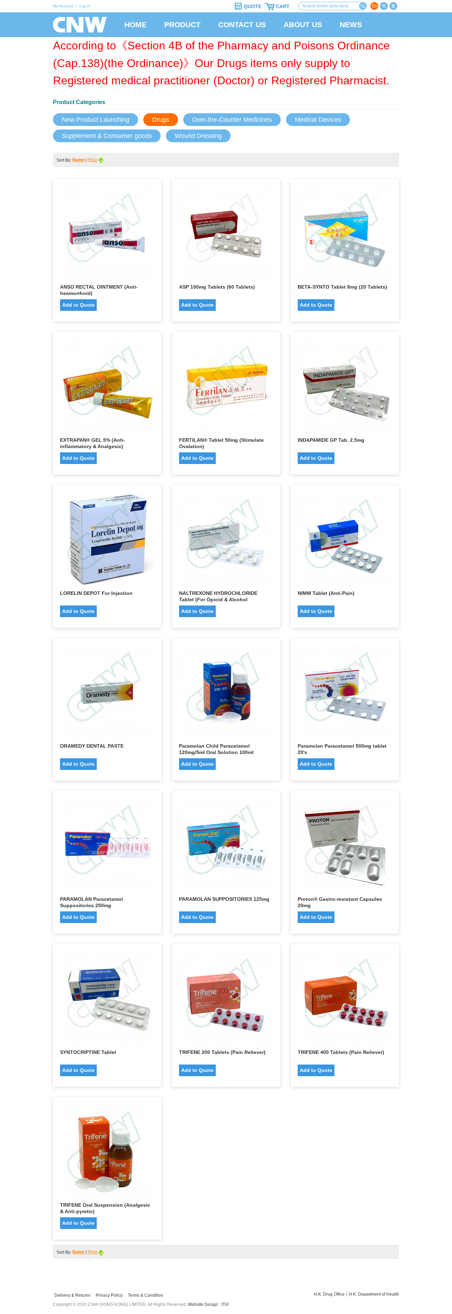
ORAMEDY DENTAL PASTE (92, 746)
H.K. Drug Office (329, 1294)
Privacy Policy (109, 1295)
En (374, 6)
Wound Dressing (198, 135)
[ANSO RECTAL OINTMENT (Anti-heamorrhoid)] (107, 235)
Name (78, 159)
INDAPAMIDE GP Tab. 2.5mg (331, 440)
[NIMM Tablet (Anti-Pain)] (345, 541)
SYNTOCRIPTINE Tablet (88, 1052)
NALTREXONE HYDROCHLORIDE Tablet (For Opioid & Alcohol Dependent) (218, 599)
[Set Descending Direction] (102, 159)
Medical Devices (318, 119)
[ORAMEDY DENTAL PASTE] (107, 694)
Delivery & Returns (72, 1295)
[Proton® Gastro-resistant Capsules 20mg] (345, 847)
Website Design (203, 1304)
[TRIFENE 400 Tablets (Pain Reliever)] (345, 1000)
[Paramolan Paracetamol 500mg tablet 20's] (345, 694)
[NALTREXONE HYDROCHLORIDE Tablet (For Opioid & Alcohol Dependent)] (226, 541)
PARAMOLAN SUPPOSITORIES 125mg (224, 899)
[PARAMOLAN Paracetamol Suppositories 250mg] (107, 847)
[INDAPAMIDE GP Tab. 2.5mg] (345, 388)
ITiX (225, 1304)
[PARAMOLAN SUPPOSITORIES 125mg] (226, 847)
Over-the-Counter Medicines (232, 119)
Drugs (160, 119)
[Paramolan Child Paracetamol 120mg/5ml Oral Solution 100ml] (226, 694)
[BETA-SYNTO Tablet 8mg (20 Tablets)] (345, 235)
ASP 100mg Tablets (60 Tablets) (217, 287)
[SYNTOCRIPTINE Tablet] (107, 1000)
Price (92, 159)
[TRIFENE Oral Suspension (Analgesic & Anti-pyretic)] (107, 1153)
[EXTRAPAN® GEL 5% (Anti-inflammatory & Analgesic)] (107, 388)
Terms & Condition (145, 1295)
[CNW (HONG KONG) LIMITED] (80, 24)
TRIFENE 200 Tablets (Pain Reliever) (222, 1052)
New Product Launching (95, 119)
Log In (84, 6)
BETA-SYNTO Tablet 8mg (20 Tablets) (342, 287)
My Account (63, 6)
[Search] (363, 6)
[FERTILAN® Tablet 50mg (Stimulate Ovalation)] (226, 388)
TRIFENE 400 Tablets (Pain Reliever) (341, 1052)
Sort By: (64, 160)
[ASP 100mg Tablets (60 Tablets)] (226, 235)
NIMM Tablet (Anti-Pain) (326, 593)
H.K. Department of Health (374, 1294)
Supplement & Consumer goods (107, 135)
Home (135, 24)
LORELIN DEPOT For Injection (96, 593)
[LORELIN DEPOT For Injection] (107, 541)
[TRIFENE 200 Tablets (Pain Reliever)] (226, 1000)
